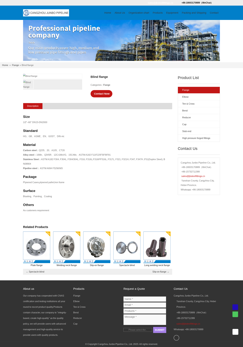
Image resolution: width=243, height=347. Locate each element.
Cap (184, 124)
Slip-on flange (160, 272)
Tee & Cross (188, 104)
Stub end (186, 131)
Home (107, 12)
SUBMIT (160, 329)
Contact (214, 12)
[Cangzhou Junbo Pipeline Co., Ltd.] (46, 12)
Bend (185, 110)
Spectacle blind (35, 272)
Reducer (186, 117)
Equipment (172, 12)
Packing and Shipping (194, 12)
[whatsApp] (26, 3)
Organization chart (139, 12)
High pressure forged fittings (196, 138)
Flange (15, 65)
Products (158, 12)
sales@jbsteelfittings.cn (160, 3)
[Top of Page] (235, 332)
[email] (235, 307)
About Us (120, 12)
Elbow (185, 97)
